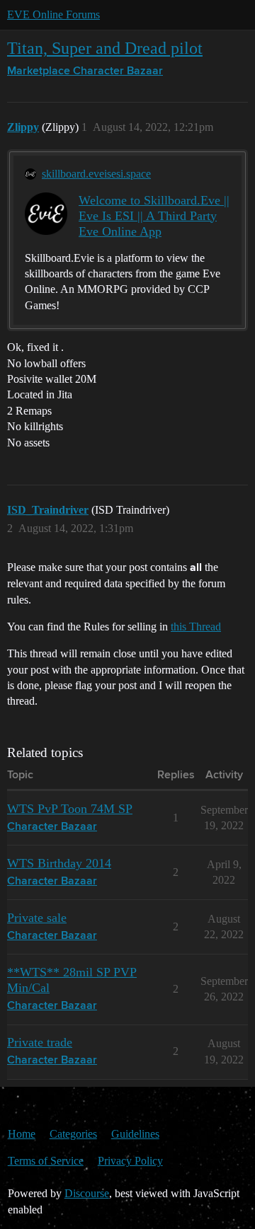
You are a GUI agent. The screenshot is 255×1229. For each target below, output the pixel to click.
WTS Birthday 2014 (59, 863)
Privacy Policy (130, 1161)
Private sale (37, 918)
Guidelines (135, 1134)
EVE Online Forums (53, 14)
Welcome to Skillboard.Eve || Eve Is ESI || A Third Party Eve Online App (154, 215)
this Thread (196, 627)
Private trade (39, 1042)
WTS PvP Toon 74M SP (69, 809)
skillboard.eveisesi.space (96, 174)
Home (21, 1134)
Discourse (86, 1193)
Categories (73, 1134)
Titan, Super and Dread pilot (105, 47)
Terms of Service (46, 1161)
